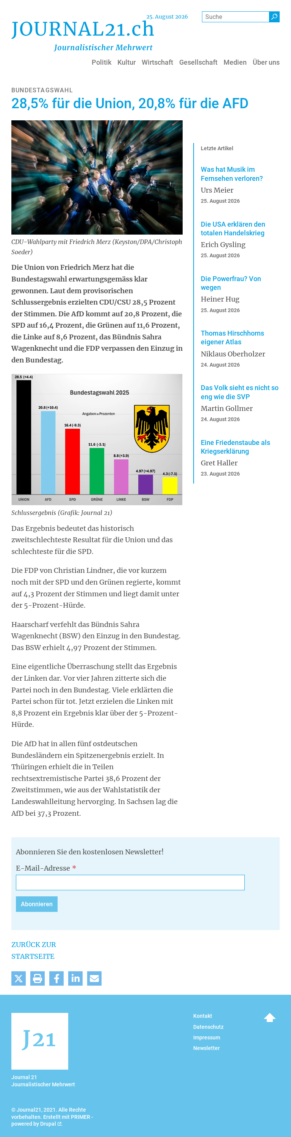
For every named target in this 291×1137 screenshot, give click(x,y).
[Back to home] (82, 35)
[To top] (270, 1017)
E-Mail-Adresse (43, 868)
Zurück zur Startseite (33, 950)
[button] (18, 978)
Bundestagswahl (42, 90)
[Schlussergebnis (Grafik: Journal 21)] (97, 439)
